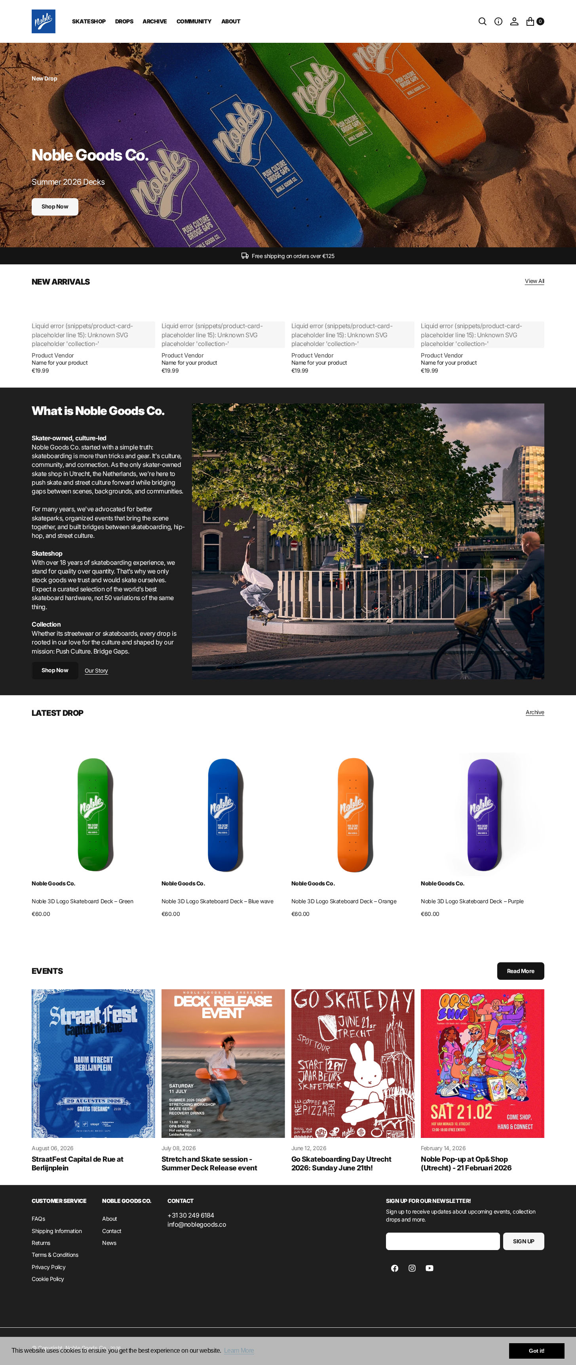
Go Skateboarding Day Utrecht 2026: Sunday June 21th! (341, 1163)
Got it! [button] (537, 1351)
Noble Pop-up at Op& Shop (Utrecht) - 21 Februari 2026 (466, 1163)
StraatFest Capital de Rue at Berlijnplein (78, 1163)
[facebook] (394, 1268)
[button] (498, 21)
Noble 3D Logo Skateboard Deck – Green (82, 901)
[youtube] (429, 1268)
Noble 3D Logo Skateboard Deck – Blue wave (218, 901)
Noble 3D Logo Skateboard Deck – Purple (472, 901)
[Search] (482, 21)
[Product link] (93, 814)
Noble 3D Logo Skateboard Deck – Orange (344, 901)
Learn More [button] (239, 1350)
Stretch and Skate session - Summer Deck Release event (209, 1163)
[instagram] (412, 1268)
